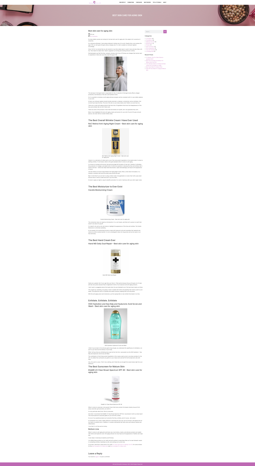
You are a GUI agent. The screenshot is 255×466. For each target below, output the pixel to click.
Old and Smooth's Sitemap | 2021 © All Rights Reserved (127, 464)
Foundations (131, 2)
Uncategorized (150, 51)
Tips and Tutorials (150, 49)
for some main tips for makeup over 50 (122, 444)
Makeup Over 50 (150, 41)
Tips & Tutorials (157, 2)
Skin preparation (150, 48)
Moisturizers (147, 2)
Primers (148, 45)
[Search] (165, 31)
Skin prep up (122, 2)
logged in (97, 456)
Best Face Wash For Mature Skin (154, 67)
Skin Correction (150, 46)
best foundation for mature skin (100, 446)
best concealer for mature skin (118, 446)
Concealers (139, 2)
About (164, 2)
